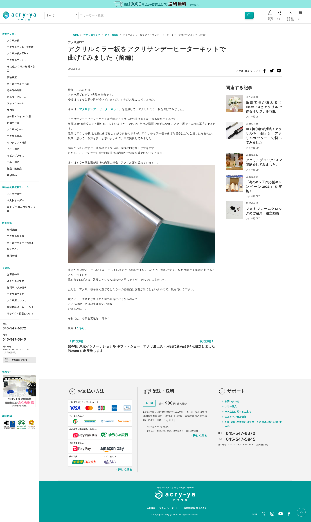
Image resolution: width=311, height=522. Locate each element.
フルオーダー (14, 193)
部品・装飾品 (14, 168)
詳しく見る (125, 469)
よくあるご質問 (15, 281)
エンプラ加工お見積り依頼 (21, 208)
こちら (80, 328)
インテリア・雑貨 (16, 142)
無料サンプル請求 (16, 287)
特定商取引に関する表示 (195, 508)
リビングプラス (15, 155)
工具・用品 (13, 162)
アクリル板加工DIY (17, 53)
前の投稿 (104, 346)
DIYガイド (13, 249)
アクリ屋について (16, 300)
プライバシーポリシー (169, 508)
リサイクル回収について (20, 313)
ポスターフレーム (16, 97)
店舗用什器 (13, 123)
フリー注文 (231, 406)
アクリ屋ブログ (15, 294)
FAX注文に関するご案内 (238, 411)
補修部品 (12, 175)
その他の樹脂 (14, 90)
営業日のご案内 (19, 360)
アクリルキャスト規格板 (20, 47)
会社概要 (151, 508)
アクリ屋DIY (111, 35)
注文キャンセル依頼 (235, 416)
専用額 (10, 109)
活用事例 (12, 255)
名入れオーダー (15, 200)
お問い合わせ (232, 401)
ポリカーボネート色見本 (20, 242)
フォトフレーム (15, 103)
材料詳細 (12, 229)
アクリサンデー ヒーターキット (99, 109)
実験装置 (12, 77)
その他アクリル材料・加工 (21, 68)
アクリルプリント (16, 60)
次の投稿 (179, 343)
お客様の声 (13, 274)
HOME (75, 35)
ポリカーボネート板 (18, 83)
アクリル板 (13, 40)
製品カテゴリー (10, 34)
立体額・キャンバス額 (19, 116)
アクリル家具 (14, 136)
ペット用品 (13, 149)
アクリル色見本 (15, 236)
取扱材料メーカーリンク (20, 307)
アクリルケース (15, 129)
